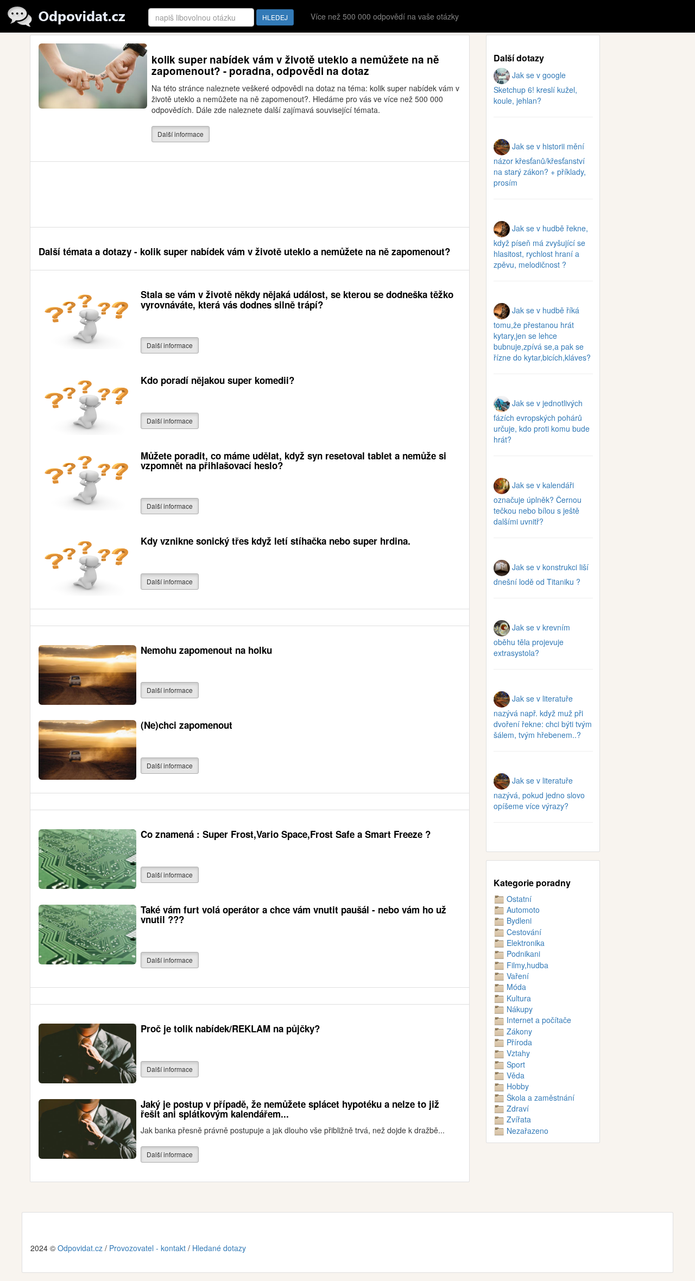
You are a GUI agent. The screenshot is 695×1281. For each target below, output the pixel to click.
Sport (514, 1064)
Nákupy (518, 1009)
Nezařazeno (526, 1130)
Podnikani (522, 953)
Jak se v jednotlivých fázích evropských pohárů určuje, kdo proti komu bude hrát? (542, 421)
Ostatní (518, 898)
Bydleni (518, 920)
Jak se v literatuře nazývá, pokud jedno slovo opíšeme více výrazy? (539, 793)
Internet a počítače (537, 1019)
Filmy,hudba (526, 965)
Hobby (516, 1086)
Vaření (516, 975)
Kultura (517, 998)
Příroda (518, 1042)
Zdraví (516, 1108)
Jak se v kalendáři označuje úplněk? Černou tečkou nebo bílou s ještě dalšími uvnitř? (538, 503)
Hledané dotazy (219, 1247)
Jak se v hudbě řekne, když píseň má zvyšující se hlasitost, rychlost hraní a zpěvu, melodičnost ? (541, 246)
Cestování (522, 931)
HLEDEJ (275, 17)
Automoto (522, 909)
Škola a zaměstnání (539, 1097)
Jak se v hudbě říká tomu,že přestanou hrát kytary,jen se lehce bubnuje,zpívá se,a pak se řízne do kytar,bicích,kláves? (542, 334)
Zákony (518, 1031)
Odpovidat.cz (80, 1247)
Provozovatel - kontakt (147, 1247)
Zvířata (517, 1119)
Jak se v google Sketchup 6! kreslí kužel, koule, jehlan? (535, 88)
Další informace (180, 133)
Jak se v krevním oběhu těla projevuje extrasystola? (532, 640)
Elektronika (524, 942)
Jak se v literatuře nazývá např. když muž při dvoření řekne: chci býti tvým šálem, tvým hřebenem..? (543, 716)
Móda (515, 986)
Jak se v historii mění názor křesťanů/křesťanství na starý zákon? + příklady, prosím (540, 164)
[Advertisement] (236, 194)
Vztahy (517, 1052)
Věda (514, 1075)
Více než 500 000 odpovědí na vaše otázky (385, 16)
